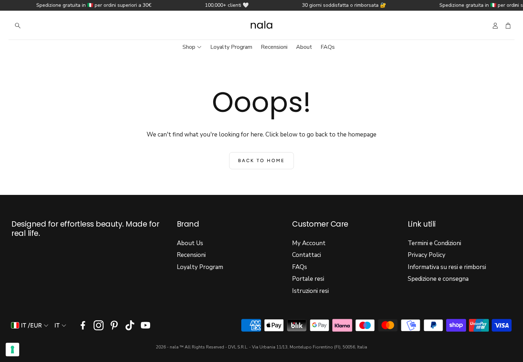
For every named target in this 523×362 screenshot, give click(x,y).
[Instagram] (99, 325)
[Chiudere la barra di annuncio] (516, 5)
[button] (56, 25)
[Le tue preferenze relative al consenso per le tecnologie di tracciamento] (12, 349)
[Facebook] (83, 325)
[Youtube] (145, 325)
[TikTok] (130, 325)
